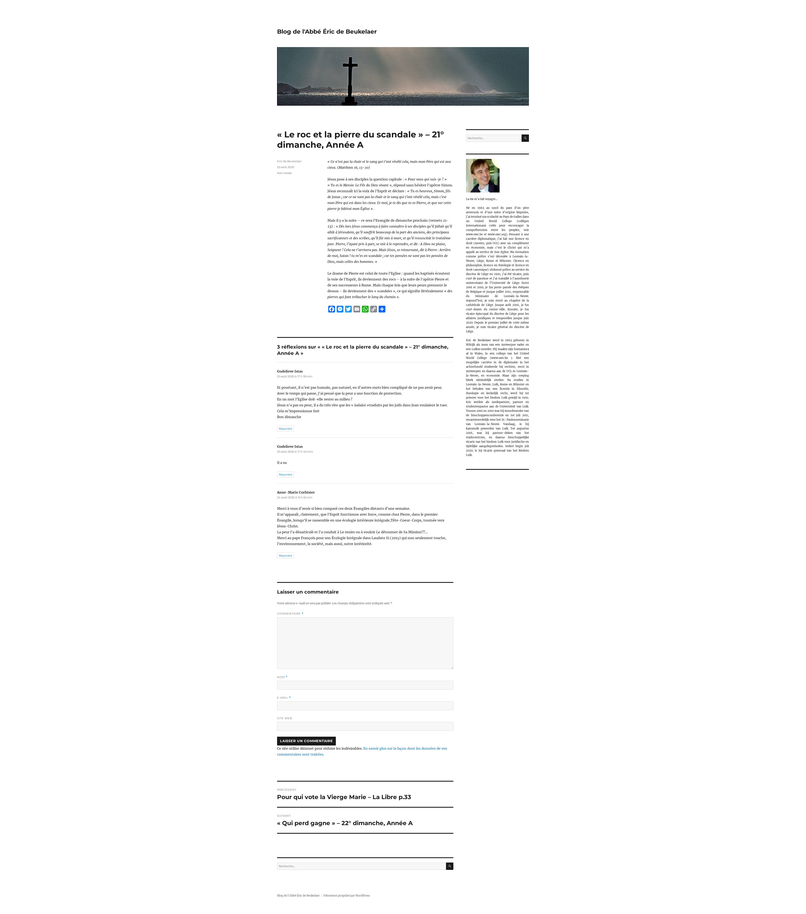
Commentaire (290, 613)
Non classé (284, 173)
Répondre (285, 428)
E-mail (284, 697)
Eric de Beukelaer (289, 161)
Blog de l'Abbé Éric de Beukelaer (327, 31)
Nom (282, 677)
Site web (284, 718)
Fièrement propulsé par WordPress (346, 895)
